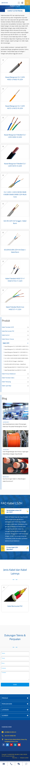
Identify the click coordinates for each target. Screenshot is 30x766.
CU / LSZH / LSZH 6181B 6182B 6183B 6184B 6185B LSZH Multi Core (15, 193)
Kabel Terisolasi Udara (8, 378)
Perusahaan (7, 703)
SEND (15, 684)
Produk (6, 321)
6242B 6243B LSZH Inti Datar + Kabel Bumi (15, 251)
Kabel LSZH (6, 343)
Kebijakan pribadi (24, 758)
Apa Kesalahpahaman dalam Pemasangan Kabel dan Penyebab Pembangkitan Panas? (15, 425)
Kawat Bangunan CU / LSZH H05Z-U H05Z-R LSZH (15, 78)
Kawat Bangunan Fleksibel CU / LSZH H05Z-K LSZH (15, 136)
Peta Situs (14, 758)
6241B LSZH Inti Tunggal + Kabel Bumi (15, 222)
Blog (4, 398)
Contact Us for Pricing (15, 11)
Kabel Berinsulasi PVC (8, 331)
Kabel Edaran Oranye (8, 339)
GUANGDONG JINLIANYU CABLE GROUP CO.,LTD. (14, 755)
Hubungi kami (7, 727)
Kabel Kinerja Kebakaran (9, 374)
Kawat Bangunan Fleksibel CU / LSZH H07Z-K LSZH (15, 164)
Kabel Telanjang (6, 382)
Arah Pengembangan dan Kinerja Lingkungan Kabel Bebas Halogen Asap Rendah (15, 453)
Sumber (5, 715)
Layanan (5, 709)
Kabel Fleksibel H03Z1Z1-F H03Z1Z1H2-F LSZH (15, 279)
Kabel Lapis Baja (6, 386)
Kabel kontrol (5, 335)
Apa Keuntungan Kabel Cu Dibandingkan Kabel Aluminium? (14, 480)
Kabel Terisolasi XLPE (8, 327)
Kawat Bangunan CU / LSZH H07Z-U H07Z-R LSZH (15, 107)
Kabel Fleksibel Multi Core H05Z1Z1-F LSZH (15, 308)
